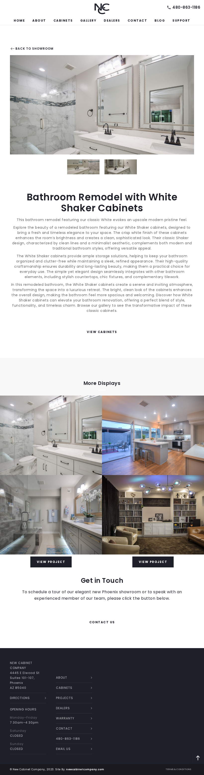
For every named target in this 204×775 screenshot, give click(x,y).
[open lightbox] (102, 104)
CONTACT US (102, 622)
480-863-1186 (186, 7)
